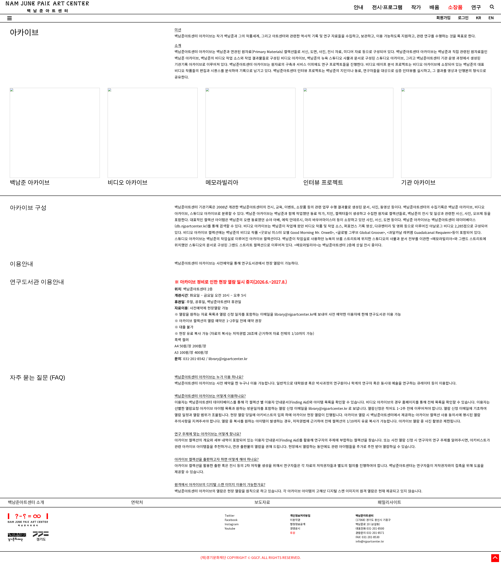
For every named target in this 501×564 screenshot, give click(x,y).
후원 (292, 533)
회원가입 (443, 18)
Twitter (229, 515)
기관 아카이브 (446, 129)
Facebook (231, 520)
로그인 (463, 18)
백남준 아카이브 (55, 129)
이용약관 (295, 520)
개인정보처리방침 (300, 515)
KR (478, 18)
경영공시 (295, 528)
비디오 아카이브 (153, 129)
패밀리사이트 (389, 502)
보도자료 (262, 502)
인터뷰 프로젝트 (348, 129)
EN (491, 18)
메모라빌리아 (250, 129)
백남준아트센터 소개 (26, 502)
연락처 (137, 502)
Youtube (230, 528)
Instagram (232, 524)
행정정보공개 (297, 524)
